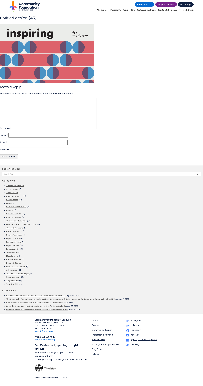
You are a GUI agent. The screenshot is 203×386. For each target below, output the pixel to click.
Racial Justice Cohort (15, 266)
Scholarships (11, 270)
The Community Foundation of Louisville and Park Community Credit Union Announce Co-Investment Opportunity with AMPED (61, 299)
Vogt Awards (12, 280)
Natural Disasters (13, 259)
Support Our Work (166, 4)
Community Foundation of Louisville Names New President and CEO (35, 295)
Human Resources (14, 235)
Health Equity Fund (14, 231)
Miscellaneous (12, 256)
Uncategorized (12, 277)
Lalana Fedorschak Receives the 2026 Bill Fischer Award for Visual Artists (37, 309)
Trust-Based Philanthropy (17, 273)
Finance (9, 210)
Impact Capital (13, 238)
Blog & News (98, 349)
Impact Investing (13, 242)
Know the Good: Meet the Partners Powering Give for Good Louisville (36, 306)
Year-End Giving (13, 284)
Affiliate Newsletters (15, 185)
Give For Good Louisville (16, 221)
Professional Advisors (102, 334)
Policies (95, 354)
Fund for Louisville (13, 214)
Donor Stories (12, 200)
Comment (6, 128)
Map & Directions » (44, 331)
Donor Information (14, 196)
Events (9, 203)
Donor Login (185, 4)
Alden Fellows (12, 189)
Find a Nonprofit (144, 4)
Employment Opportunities (105, 344)
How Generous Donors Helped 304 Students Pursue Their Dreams (34, 302)
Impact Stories (12, 245)
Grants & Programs (14, 228)
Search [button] (196, 174)
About (95, 320)
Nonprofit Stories (13, 263)
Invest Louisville (13, 249)
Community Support (102, 330)
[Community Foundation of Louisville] (24, 6)
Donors (95, 325)
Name (4, 135)
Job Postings (12, 252)
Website (4, 149)
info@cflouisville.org (45, 339)
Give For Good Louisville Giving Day (21, 224)
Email (3, 142)
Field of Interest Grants (16, 207)
